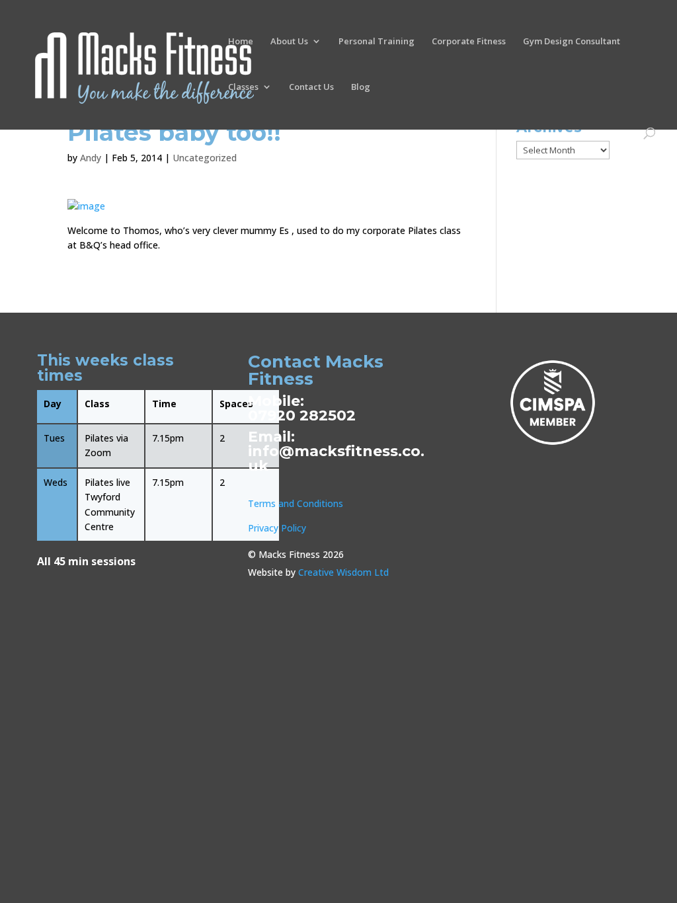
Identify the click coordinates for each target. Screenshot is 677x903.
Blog (360, 87)
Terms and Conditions (295, 503)
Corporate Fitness (469, 41)
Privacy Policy (277, 528)
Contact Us (311, 87)
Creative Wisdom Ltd (343, 572)
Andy (90, 157)
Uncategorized (205, 157)
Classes (243, 87)
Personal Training (376, 41)
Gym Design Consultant (571, 41)
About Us (289, 41)
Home (240, 41)
